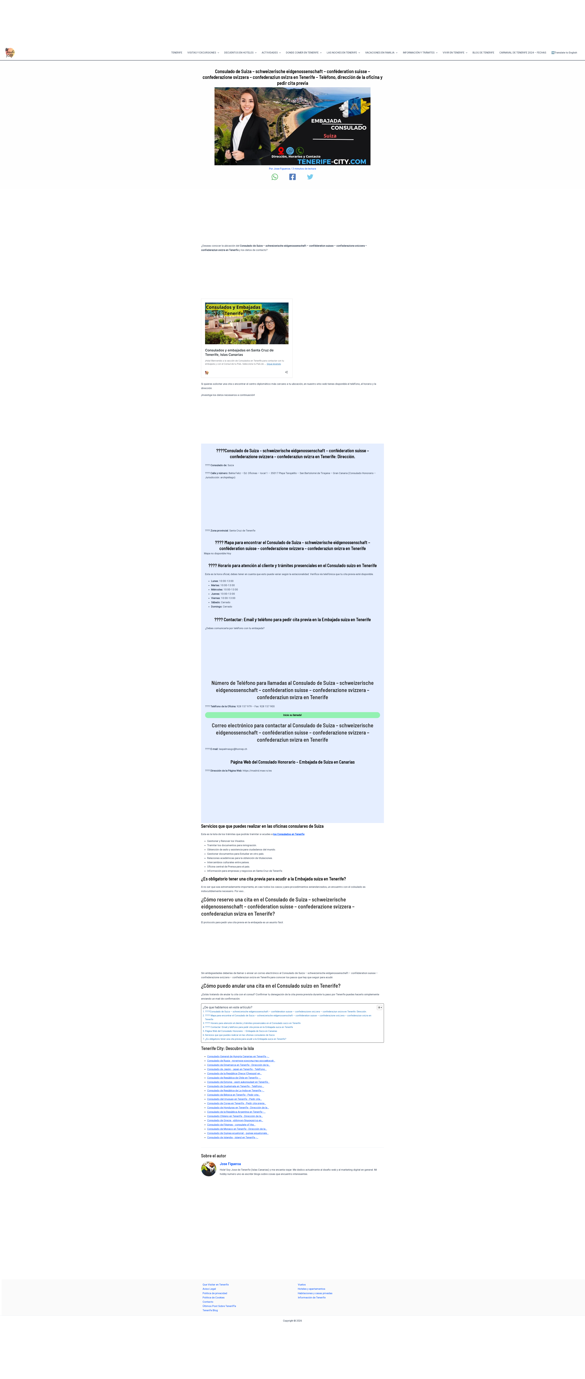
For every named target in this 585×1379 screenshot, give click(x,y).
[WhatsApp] (275, 177)
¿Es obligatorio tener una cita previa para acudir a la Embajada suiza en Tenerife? (245, 1039)
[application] (217, 52)
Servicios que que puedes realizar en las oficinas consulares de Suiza (240, 1035)
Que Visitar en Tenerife (216, 1284)
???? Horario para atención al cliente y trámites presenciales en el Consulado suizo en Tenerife (253, 1023)
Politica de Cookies (214, 1297)
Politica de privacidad (215, 1293)
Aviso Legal (209, 1288)
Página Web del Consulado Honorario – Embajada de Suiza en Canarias (241, 1031)
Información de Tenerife (312, 1297)
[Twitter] (310, 177)
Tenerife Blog (210, 1310)
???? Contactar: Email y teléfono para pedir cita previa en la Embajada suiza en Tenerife (249, 1027)
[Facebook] (292, 177)
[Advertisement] (292, 22)
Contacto (208, 1301)
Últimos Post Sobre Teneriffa (219, 1306)
